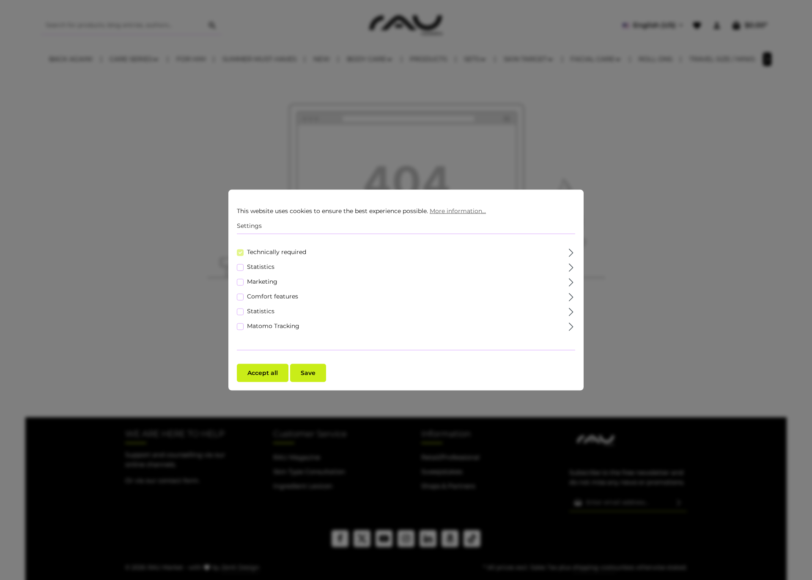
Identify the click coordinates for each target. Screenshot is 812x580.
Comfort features (272, 296)
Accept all (262, 372)
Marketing (262, 281)
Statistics (260, 266)
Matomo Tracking (273, 325)
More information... (458, 211)
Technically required (276, 251)
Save (308, 372)
